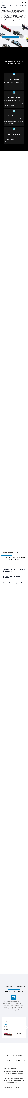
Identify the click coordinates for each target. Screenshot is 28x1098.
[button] (14, 570)
